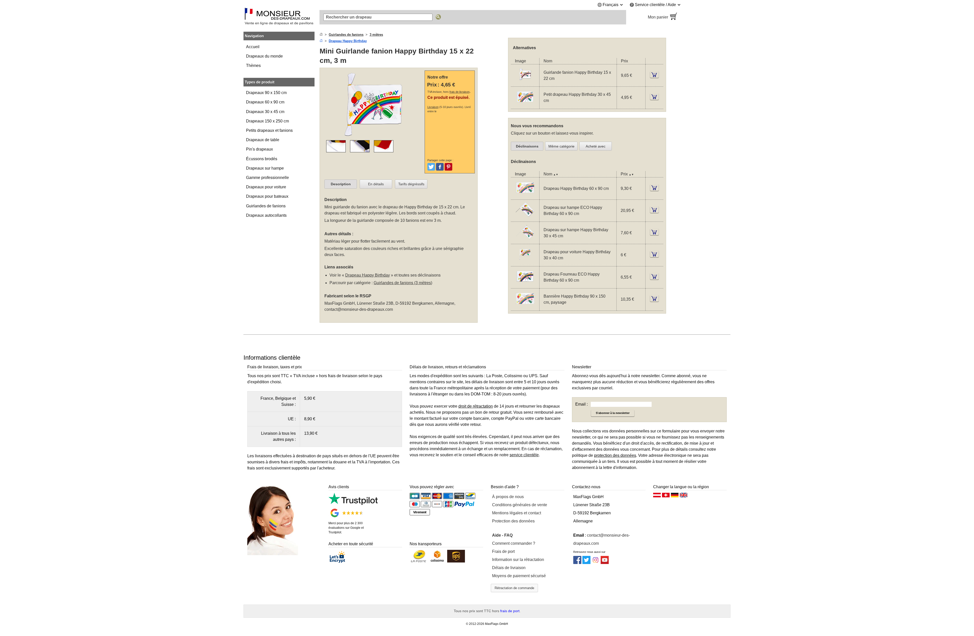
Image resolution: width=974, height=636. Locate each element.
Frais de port (503, 551)
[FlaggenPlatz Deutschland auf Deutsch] (675, 496)
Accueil (252, 47)
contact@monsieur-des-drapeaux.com (358, 309)
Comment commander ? (513, 543)
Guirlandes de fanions (266, 206)
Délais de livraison (509, 568)
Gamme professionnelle (267, 177)
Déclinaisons (527, 146)
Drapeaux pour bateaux (267, 196)
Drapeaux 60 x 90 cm (265, 102)
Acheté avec (595, 146)
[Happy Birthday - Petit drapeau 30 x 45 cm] (525, 105)
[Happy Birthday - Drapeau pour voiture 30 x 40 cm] (525, 263)
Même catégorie (561, 146)
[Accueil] (321, 35)
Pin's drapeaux (259, 149)
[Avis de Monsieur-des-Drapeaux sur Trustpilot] (353, 503)
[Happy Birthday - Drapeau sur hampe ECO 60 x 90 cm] (525, 218)
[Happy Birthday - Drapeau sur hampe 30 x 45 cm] (525, 241)
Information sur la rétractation (518, 559)
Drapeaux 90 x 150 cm (266, 92)
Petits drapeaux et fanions (269, 130)
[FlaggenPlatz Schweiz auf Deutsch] (666, 496)
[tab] (340, 184)
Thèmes (253, 65)
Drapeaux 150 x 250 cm (267, 121)
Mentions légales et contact (516, 513)
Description (341, 184)
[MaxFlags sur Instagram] (596, 562)
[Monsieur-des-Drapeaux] (279, 17)
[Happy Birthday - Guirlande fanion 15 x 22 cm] (525, 83)
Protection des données (513, 521)
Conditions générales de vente (519, 505)
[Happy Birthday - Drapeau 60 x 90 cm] (525, 196)
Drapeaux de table (262, 140)
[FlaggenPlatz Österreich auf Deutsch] (657, 496)
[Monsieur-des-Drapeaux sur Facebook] (577, 562)
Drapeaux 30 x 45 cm (265, 112)
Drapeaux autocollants (266, 215)
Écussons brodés (261, 159)
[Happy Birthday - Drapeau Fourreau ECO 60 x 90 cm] (525, 285)
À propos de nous (508, 497)
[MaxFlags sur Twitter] (586, 562)
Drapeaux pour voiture (266, 187)
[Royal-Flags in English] (683, 496)
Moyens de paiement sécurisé (519, 576)
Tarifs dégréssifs (411, 184)
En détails (376, 184)
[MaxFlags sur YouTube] (605, 562)
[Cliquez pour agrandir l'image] (373, 137)
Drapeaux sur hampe (265, 168)
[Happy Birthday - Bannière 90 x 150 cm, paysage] (525, 307)
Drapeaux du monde (264, 56)
